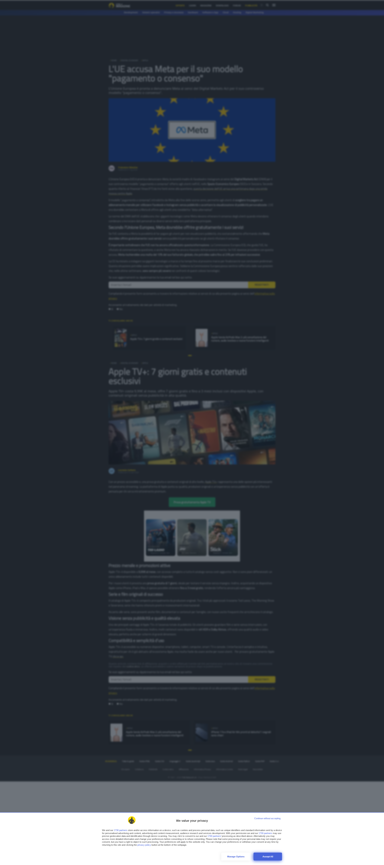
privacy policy (144, 845)
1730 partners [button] (120, 830)
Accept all (267, 856)
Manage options (235, 856)
